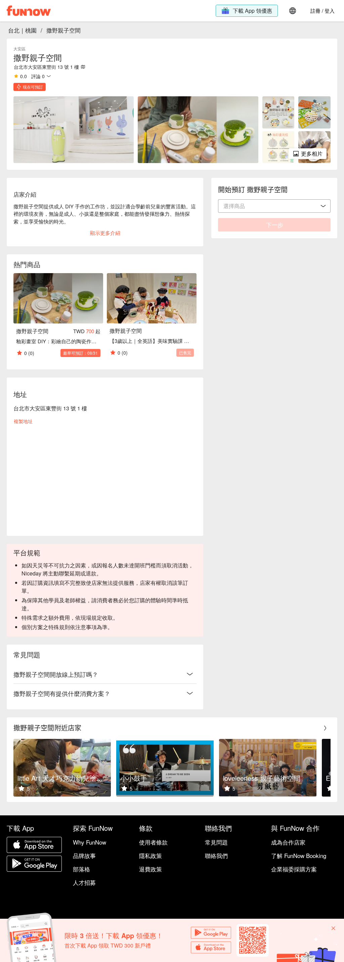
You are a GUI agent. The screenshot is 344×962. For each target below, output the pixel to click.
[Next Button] (325, 728)
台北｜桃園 (22, 30)
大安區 (19, 48)
